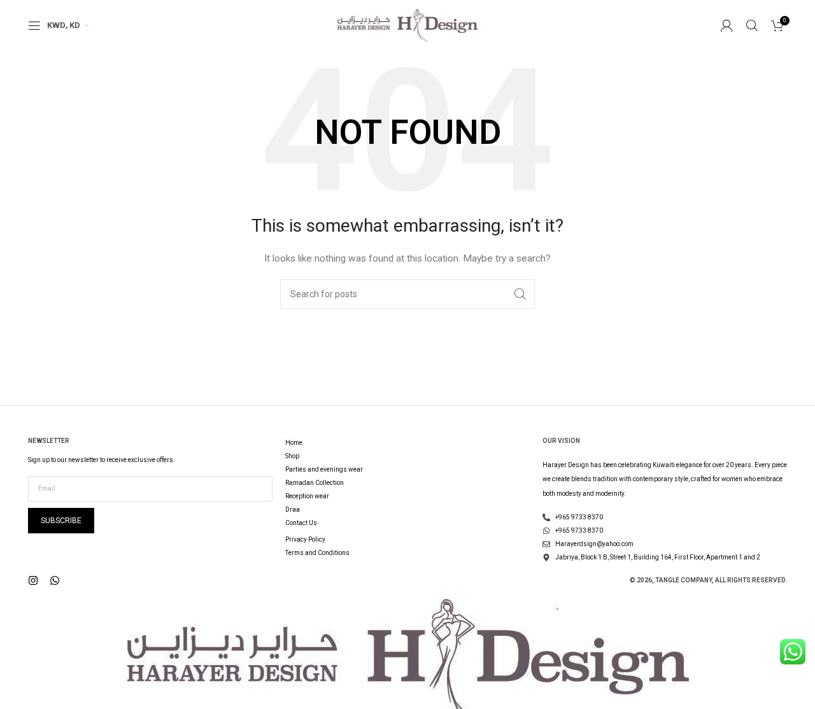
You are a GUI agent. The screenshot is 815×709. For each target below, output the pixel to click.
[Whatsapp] (55, 580)
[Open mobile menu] (34, 25)
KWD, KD (63, 25)
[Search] (752, 25)
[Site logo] (407, 25)
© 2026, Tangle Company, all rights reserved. (708, 580)
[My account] (726, 25)
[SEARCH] (520, 294)
